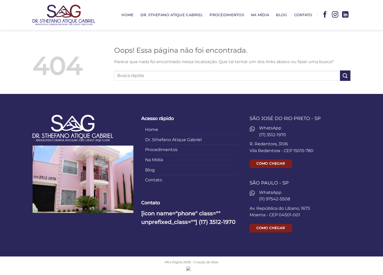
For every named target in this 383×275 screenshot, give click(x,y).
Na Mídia (260, 15)
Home (127, 15)
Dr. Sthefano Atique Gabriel (171, 15)
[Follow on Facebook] (325, 15)
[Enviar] (345, 75)
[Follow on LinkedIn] (345, 15)
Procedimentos (226, 15)
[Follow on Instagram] (335, 15)
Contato (303, 15)
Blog (281, 15)
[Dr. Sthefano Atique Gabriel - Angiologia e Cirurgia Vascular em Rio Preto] (64, 15)
